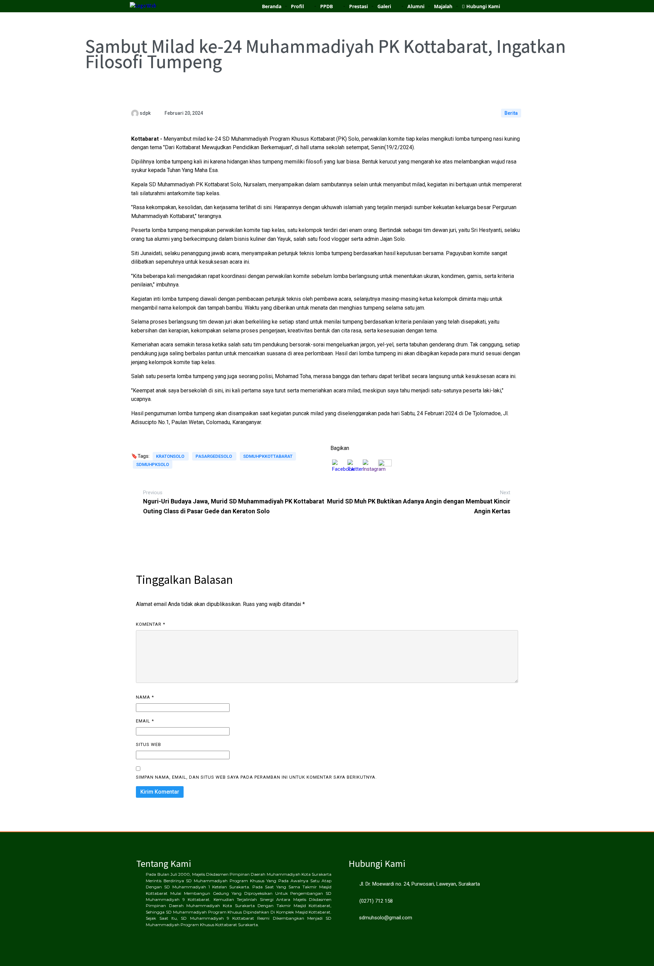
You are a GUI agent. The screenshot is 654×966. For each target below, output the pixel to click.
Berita (511, 113)
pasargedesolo (214, 456)
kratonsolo (170, 456)
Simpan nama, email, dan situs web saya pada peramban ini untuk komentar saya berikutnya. (256, 777)
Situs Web (148, 744)
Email (145, 720)
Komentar (150, 624)
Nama (145, 697)
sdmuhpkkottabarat (268, 456)
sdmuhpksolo (152, 464)
